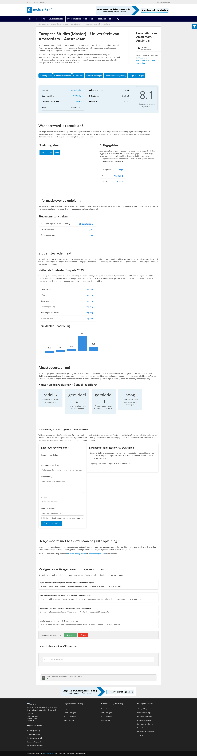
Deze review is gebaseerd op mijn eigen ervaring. (64, 518)
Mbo (57, 152)
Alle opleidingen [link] (56, 19)
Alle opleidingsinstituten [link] (145, 709)
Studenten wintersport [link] (145, 728)
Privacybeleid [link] (33, 718)
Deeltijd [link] (79, 102)
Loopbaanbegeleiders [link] (96, 554)
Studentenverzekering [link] (145, 724)
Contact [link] (42, 2)
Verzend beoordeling (52, 523)
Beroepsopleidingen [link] (144, 713)
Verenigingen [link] (89, 19)
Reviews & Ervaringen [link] (94, 75)
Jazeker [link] (71, 635)
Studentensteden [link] (74, 19)
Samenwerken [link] (33, 716)
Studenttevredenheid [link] (62, 75)
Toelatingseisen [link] (46, 75)
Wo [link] (44, 19)
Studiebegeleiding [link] (33, 730)
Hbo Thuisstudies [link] (70, 716)
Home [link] (28, 2)
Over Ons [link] (31, 714)
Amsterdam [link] (140, 63)
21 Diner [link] (140, 735)
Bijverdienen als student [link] (145, 732)
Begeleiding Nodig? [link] (105, 19)
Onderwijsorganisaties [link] (145, 720)
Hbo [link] (37, 19)
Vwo (50, 152)
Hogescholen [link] (68, 709)
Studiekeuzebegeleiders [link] (76, 554)
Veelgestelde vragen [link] (136, 75)
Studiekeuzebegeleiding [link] (35, 738)
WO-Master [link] (77, 96)
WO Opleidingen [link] (56, 24)
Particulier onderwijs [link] (144, 716)
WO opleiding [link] (76, 90)
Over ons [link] (35, 2)
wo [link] (48, 24)
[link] (194, 26)
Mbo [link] (29, 19)
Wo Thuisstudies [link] (106, 716)
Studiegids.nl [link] (48, 754)
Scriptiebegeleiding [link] (34, 734)
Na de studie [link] (78, 75)
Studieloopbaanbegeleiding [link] (115, 75)
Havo (43, 152)
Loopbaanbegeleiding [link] (34, 742)
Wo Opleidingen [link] (106, 713)
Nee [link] (84, 635)
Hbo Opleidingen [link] (70, 713)
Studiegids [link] (42, 24)
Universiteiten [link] (105, 709)
